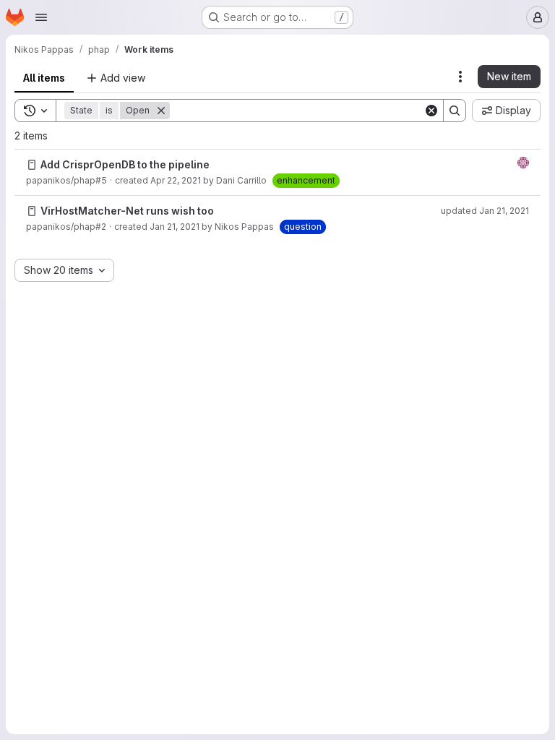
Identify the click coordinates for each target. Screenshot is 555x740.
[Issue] (32, 165)
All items (44, 78)
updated (485, 210)
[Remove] (161, 110)
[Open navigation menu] (41, 17)
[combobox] (64, 270)
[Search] (454, 110)
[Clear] (431, 110)
